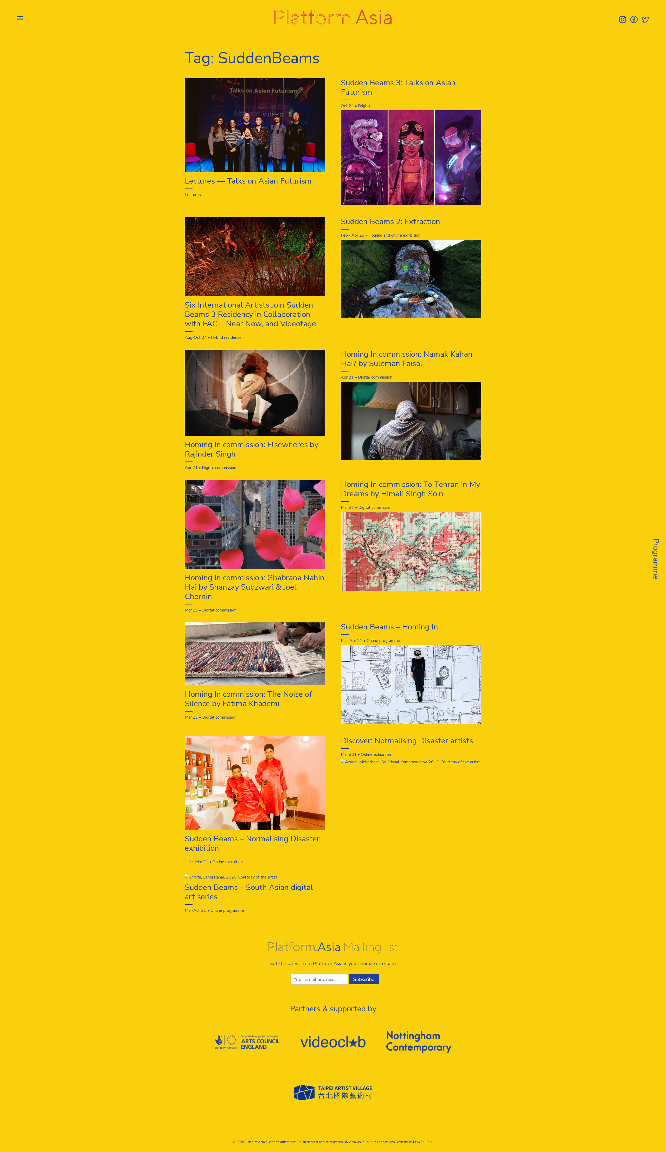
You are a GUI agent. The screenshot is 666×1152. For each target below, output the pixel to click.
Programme (656, 558)
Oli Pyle (426, 1142)
